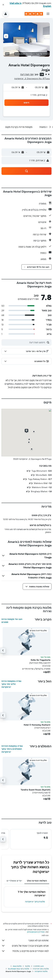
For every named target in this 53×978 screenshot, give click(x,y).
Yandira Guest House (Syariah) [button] (35, 789)
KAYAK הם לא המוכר (38, 940)
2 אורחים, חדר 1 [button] (39, 94)
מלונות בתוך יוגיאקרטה (35, 901)
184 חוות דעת (27, 74)
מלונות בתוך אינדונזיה (41, 969)
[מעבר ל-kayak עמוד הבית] (34, 14)
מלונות (27, 966)
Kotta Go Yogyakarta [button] (40, 660)
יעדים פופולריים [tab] (14, 880)
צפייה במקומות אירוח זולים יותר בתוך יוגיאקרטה (11, 684)
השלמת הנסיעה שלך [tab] (37, 880)
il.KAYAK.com (38, 966)
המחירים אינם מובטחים (36, 932)
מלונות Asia (17, 966)
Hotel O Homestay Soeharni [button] (37, 724)
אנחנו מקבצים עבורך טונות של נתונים (30, 945)
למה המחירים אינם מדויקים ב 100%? (30, 951)
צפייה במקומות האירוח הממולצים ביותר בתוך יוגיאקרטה (12, 749)
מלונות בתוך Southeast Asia (18, 969)
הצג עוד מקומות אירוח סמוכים (11, 620)
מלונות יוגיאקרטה (41, 971)
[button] (3, 4)
